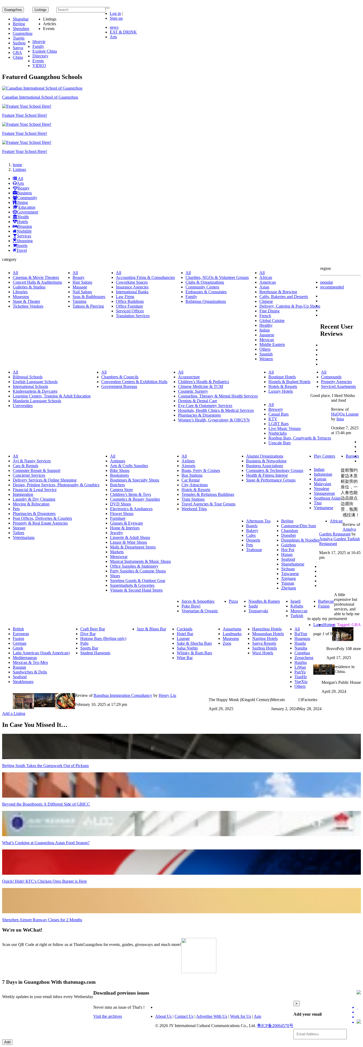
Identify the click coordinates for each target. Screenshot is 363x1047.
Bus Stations (192, 475)
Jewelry (116, 532)
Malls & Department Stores (133, 547)
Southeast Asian (327, 498)
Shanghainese (292, 564)
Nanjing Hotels (265, 638)
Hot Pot (287, 549)
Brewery (275, 409)
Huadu (300, 643)
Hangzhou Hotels (267, 629)
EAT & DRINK (123, 32)
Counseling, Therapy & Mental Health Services (218, 396)
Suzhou (19, 43)
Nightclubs (277, 433)
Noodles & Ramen (264, 601)
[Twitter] (359, 1007)
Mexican (266, 339)
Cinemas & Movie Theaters (36, 277)
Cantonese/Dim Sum (298, 526)
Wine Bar (185, 657)
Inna (340, 419)
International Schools (30, 386)
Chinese (266, 301)
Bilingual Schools (28, 377)
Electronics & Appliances (131, 508)
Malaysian (322, 483)
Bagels (252, 526)
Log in (115, 13)
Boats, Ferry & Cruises (201, 470)
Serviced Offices (130, 311)
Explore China (44, 51)
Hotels (22, 221)
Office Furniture (129, 306)
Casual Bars (278, 414)
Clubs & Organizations (204, 282)
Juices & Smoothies (198, 601)
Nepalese (321, 488)
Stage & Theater (26, 301)
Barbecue (326, 601)
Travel (21, 250)
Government (27, 212)
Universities (23, 405)
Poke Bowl (191, 606)
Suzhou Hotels (264, 648)
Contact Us (184, 1016)
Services (24, 236)
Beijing (19, 24)
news (114, 27)
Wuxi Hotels (262, 653)
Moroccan (298, 611)
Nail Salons (82, 292)
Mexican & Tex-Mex (30, 662)
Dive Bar (88, 633)
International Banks (132, 292)
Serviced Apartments (338, 386)
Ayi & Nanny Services (32, 461)
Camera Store (121, 489)
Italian (264, 330)
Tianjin (18, 38)
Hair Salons (82, 282)
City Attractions (195, 485)
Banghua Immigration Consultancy (123, 695)
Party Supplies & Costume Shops (138, 571)
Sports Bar (89, 648)
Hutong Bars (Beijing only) (103, 638)
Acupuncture (189, 377)
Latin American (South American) (41, 653)
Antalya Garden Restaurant (337, 531)
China (18, 57)
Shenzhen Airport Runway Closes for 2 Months (42, 920)
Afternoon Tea (258, 521)
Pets (16, 508)
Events (38, 60)
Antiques (117, 461)
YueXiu (300, 681)
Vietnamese (323, 507)
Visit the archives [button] (107, 1016)
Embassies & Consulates (206, 292)
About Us (163, 1016)
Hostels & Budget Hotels (289, 381)
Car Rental (191, 480)
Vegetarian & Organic (200, 611)
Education (26, 207)
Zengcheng (303, 657)
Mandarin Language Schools (37, 401)
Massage (80, 287)
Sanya (18, 47)
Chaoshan (289, 530)
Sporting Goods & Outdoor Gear (137, 580)
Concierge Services (29, 475)
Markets (117, 552)
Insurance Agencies (132, 287)
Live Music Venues (284, 428)
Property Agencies (336, 381)
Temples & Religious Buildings (208, 494)
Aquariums (232, 629)
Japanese (266, 335)
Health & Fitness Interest (267, 475)
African (265, 277)
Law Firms (125, 296)
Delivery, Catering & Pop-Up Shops (289, 306)
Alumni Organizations (264, 456)
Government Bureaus (119, 386)
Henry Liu (167, 695)
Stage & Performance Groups (271, 480)
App (257, 1016)
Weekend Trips (194, 508)
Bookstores (119, 475)
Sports (22, 245)
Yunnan (287, 583)
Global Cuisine (272, 320)
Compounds (331, 377)
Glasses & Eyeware (126, 523)
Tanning (79, 301)
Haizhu (300, 662)
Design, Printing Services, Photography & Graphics (56, 485)
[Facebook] (359, 1012)
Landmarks (232, 633)
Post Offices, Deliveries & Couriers (42, 518)
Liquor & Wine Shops (128, 542)
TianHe (300, 677)
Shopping (24, 240)
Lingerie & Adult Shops (130, 537)
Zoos (227, 643)
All (20, 178)
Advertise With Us (211, 1016)
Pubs (84, 643)
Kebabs (296, 606)
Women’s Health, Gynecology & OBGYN (214, 420)
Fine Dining (269, 311)
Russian (19, 667)
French (265, 315)
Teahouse (254, 549)
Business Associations (264, 465)
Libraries (20, 292)
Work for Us (240, 1016)
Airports (188, 465)
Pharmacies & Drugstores (199, 415)
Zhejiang (288, 588)
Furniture (117, 518)
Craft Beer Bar (92, 629)
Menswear (119, 556)
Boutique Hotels (282, 377)
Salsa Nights (187, 648)
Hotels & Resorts (282, 386)
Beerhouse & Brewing (278, 292)
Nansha (300, 648)
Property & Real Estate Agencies (40, 523)
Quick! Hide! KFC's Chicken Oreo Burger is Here (44, 881)
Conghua (302, 653)
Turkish (296, 615)
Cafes (251, 535)
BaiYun (300, 633)
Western (266, 359)
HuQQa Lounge (345, 414)
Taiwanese (290, 573)
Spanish (266, 354)
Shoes (115, 575)
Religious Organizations (205, 301)
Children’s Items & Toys (130, 494)
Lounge (183, 638)
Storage (19, 528)
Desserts (253, 540)
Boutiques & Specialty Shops (134, 480)
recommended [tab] (332, 287)
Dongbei (288, 535)
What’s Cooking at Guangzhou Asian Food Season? (46, 842)
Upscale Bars (279, 443)
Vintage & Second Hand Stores (136, 590)
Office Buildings (130, 301)
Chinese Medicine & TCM (200, 386)
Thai (318, 503)
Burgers (352, 456)
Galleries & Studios (29, 287)
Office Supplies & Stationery (134, 566)
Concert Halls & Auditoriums (37, 282)
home (17, 164)
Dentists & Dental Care (197, 401)
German (19, 643)
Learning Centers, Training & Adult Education (52, 396)
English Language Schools (35, 381)
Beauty (23, 188)
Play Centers (324, 456)
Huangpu (302, 638)
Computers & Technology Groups (274, 470)
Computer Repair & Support (36, 470)
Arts (113, 37)
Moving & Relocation (31, 504)
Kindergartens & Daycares (35, 391)
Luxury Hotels (280, 391)
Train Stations (193, 499)
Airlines (188, 461)
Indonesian (323, 474)
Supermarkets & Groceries (132, 585)
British (18, 629)
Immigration (23, 494)
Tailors (18, 532)
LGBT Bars (278, 423)
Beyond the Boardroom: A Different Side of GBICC (46, 804)
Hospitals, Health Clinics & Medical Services (216, 410)
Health (23, 217)
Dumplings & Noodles (300, 540)
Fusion (324, 606)
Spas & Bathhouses (89, 296)
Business (24, 193)
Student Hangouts (95, 653)
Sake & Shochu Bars (194, 643)
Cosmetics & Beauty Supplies (135, 499)
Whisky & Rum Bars (194, 653)
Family (38, 46)
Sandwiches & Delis (30, 672)
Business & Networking (266, 461)
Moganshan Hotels (268, 633)
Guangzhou (13, 10)
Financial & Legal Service (35, 489)
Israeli (295, 601)
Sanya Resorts (264, 643)
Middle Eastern (272, 344)
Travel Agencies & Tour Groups (208, 504)
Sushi (253, 606)
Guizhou (288, 545)
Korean (320, 479)
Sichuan (288, 569)
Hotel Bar (185, 633)
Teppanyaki (258, 611)
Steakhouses (23, 681)
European (21, 633)
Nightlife (24, 231)
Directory (40, 56)
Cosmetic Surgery (193, 391)
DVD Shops (120, 504)
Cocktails (184, 629)
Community (27, 197)
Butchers (117, 485)
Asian (264, 287)
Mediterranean (25, 657)
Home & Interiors (125, 528)
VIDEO (39, 65)
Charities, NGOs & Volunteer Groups (217, 277)
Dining (22, 202)
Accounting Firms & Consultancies (145, 277)
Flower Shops (121, 513)
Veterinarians (24, 537)
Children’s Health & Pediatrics (203, 381)
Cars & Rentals (25, 465)
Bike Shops (119, 470)
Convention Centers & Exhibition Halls (134, 381)
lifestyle (38, 41)
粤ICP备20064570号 (275, 1025)
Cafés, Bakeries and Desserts (283, 296)
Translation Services (133, 315)
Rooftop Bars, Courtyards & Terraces (299, 438)
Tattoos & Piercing (88, 306)
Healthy (266, 325)
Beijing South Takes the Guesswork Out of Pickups (45, 765)
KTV (272, 419)
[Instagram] (359, 1022)
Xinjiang (288, 578)
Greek (18, 648)
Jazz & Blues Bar (151, 629)
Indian (319, 469)
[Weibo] (359, 1017)
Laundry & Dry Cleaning (34, 499)
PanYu (300, 672)
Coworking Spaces (132, 282)
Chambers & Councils (119, 377)
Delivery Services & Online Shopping (45, 480)
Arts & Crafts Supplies (129, 465)
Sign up (116, 18)
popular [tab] (326, 282)
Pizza (233, 601)
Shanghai (20, 19)
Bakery (252, 530)
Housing (25, 226)
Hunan (287, 554)
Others (265, 349)
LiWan (300, 667)
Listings (19, 169)
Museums (21, 296)
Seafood (288, 559)
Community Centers (202, 287)
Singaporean (324, 493)
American (267, 282)
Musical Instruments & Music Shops (140, 561)
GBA (17, 52)
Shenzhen (21, 28)
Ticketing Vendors (28, 306)
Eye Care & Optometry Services (205, 405)
